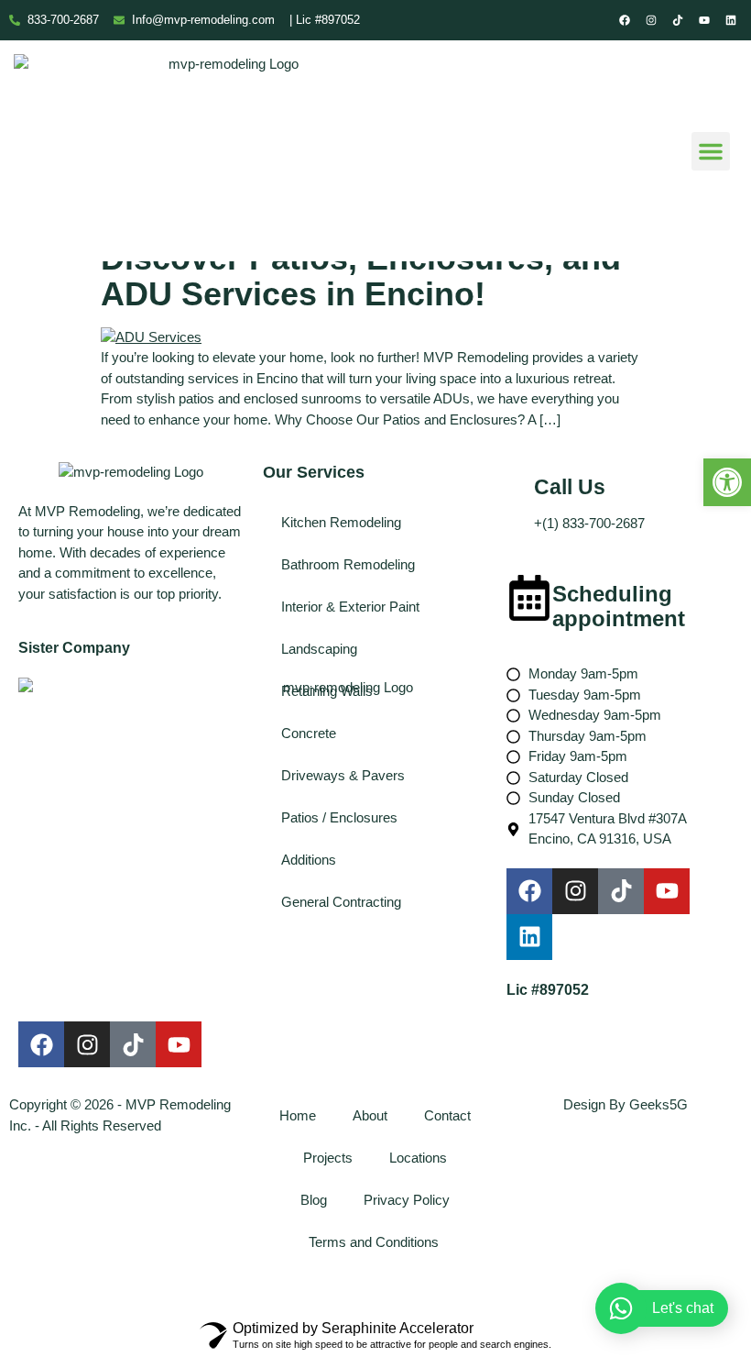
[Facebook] (625, 20)
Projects (328, 1157)
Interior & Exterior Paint (350, 606)
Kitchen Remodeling (341, 522)
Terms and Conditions (375, 1242)
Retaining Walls (327, 691)
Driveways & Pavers (343, 775)
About (370, 1115)
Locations (418, 1157)
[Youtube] (704, 20)
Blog (313, 1200)
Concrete (308, 733)
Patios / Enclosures (339, 817)
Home (297, 1115)
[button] (727, 482)
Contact (447, 1115)
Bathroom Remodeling (348, 564)
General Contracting (341, 902)
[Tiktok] (678, 20)
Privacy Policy (407, 1200)
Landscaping (319, 648)
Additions (308, 859)
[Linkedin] (731, 20)
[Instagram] (651, 20)
